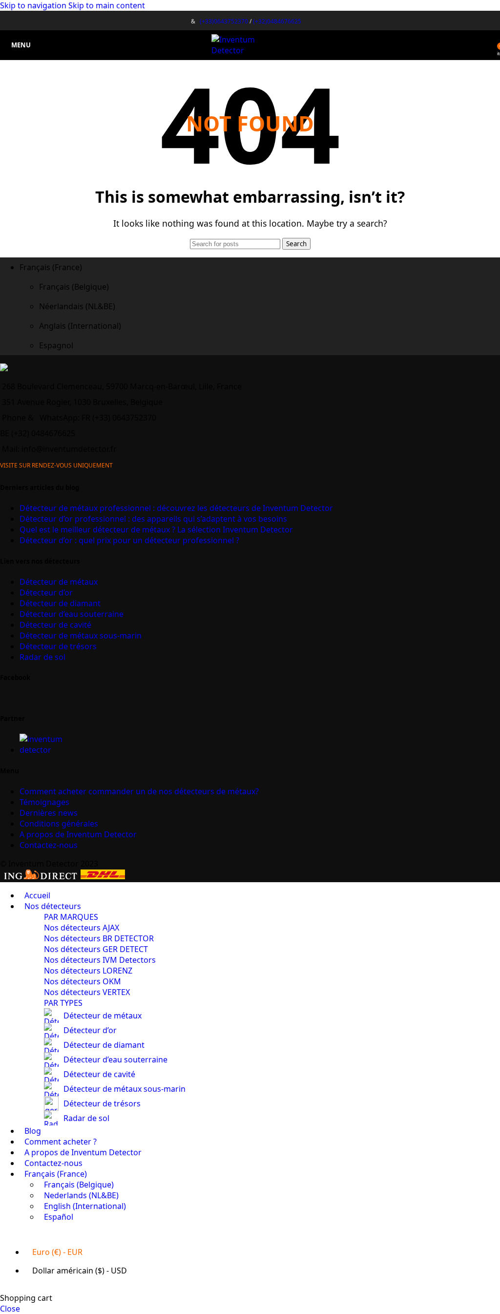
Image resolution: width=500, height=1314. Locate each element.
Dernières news (49, 812)
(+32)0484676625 (277, 21)
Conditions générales (59, 823)
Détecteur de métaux (59, 581)
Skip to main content (106, 5)
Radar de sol (42, 657)
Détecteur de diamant (60, 603)
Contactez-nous (49, 845)
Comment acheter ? (139, 791)
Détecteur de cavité (55, 624)
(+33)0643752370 (224, 21)
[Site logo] (250, 50)
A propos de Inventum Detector (78, 834)
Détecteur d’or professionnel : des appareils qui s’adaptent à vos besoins (153, 518)
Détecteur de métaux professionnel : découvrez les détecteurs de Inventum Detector (176, 508)
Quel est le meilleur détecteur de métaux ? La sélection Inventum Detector (156, 529)
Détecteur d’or (46, 592)
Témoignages (44, 802)
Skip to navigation (34, 5)
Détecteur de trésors (58, 646)
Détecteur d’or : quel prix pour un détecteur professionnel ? (129, 540)
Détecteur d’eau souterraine (72, 614)
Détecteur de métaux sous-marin (81, 635)
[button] (260, 267)
